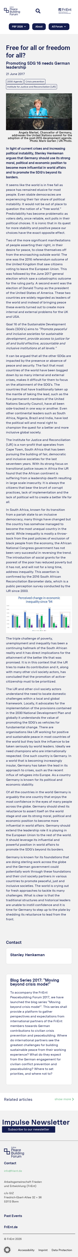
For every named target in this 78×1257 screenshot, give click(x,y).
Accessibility (26, 1250)
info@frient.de (13, 1170)
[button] (7, 1250)
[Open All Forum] (65, 26)
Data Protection (62, 1250)
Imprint (43, 1250)
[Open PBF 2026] (25, 26)
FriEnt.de (11, 1227)
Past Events (13, 1216)
